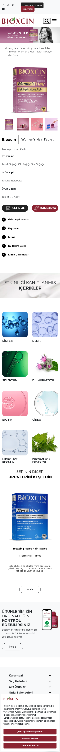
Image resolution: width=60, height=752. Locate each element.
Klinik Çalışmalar (18, 254)
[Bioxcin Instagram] (8, 5)
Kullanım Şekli (17, 245)
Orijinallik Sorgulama (32, 5)
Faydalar (13, 228)
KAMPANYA (48, 208)
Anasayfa (10, 48)
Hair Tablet (45, 48)
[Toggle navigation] (54, 21)
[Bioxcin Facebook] (3, 5)
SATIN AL (18, 208)
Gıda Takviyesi (28, 48)
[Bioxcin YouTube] (3, 8)
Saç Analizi (27, 9)
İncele (30, 589)
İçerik (11, 237)
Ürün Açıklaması (18, 219)
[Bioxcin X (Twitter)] (12, 5)
